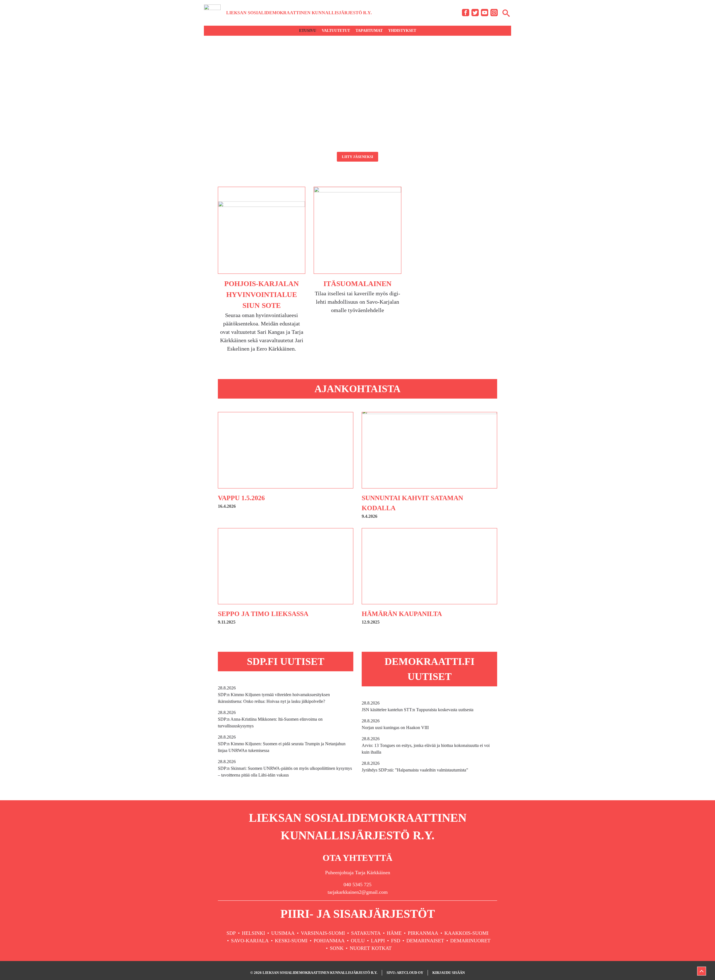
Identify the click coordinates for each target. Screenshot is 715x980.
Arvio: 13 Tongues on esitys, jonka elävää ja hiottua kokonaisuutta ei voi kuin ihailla (426, 745)
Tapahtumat (369, 30)
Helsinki (253, 933)
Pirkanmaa (423, 933)
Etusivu (307, 30)
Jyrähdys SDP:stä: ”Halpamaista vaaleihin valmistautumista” (415, 766)
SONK (337, 948)
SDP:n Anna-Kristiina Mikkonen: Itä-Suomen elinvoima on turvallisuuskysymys (270, 719)
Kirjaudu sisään (448, 973)
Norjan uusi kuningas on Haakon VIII (395, 724)
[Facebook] (465, 12)
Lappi (378, 940)
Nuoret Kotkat (371, 948)
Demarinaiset (425, 940)
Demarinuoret (470, 940)
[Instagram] (494, 12)
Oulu (358, 940)
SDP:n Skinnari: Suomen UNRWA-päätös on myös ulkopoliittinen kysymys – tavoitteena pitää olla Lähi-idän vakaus (285, 768)
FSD (395, 940)
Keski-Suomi (291, 940)
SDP (231, 933)
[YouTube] (484, 12)
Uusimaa (283, 933)
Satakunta (366, 933)
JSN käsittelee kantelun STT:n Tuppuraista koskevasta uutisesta (417, 706)
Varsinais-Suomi (323, 933)
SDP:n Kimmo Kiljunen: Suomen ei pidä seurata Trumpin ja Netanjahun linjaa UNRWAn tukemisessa (281, 744)
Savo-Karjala (250, 940)
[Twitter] (475, 12)
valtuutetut (336, 30)
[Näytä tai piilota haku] (506, 13)
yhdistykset (402, 30)
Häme (394, 933)
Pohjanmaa (329, 940)
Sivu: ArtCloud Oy (405, 973)
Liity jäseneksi (357, 157)
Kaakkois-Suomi (466, 933)
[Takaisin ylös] (701, 971)
